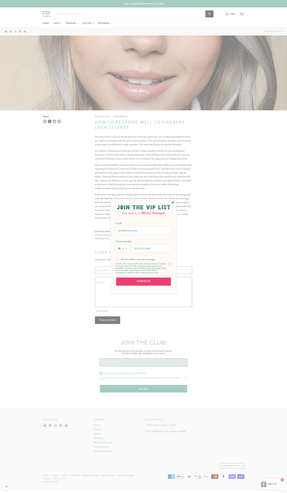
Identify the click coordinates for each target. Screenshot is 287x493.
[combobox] (123, 248)
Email (118, 223)
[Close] (172, 202)
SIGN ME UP (143, 281)
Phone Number (124, 241)
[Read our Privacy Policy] (169, 264)
